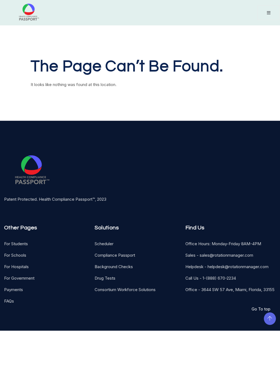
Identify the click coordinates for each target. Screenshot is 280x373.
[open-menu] (268, 12)
